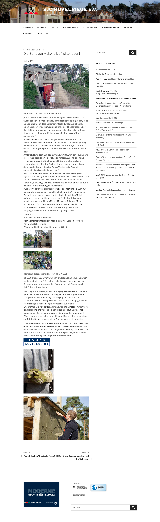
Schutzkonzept (69, 27)
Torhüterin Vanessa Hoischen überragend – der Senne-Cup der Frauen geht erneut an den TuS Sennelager (115, 167)
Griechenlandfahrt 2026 (106, 69)
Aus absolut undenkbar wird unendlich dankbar (115, 79)
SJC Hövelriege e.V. (70, 9)
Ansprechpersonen (110, 27)
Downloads (28, 33)
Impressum (43, 33)
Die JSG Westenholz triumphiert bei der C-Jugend (116, 190)
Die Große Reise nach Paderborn (109, 74)
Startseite (28, 27)
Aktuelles (128, 27)
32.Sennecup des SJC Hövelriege (109, 123)
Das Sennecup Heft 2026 (106, 118)
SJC (42, 50)
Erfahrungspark (90, 27)
